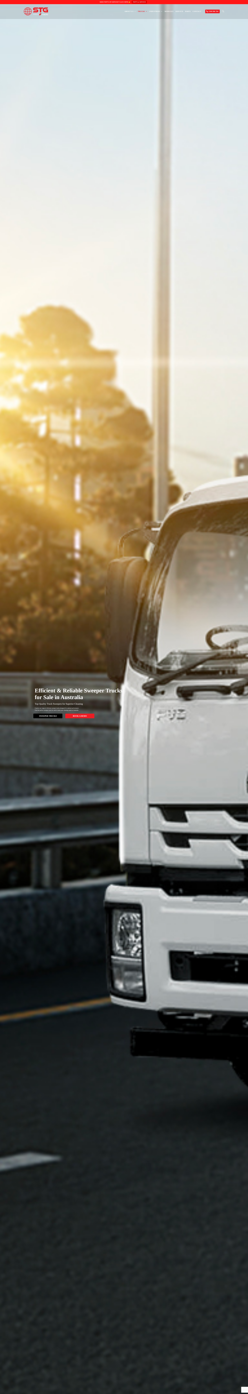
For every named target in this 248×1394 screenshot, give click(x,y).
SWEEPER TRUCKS (48, 716)
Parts (188, 11)
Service (179, 11)
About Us (128, 11)
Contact (197, 11)
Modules (169, 11)
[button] (212, 11)
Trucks (141, 11)
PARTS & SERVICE (139, 2)
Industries (154, 11)
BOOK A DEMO (80, 716)
